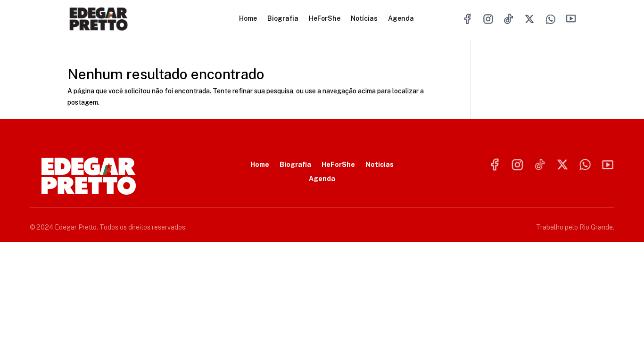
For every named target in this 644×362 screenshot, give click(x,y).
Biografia (282, 18)
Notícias (364, 18)
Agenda (401, 18)
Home (248, 18)
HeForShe (324, 18)
